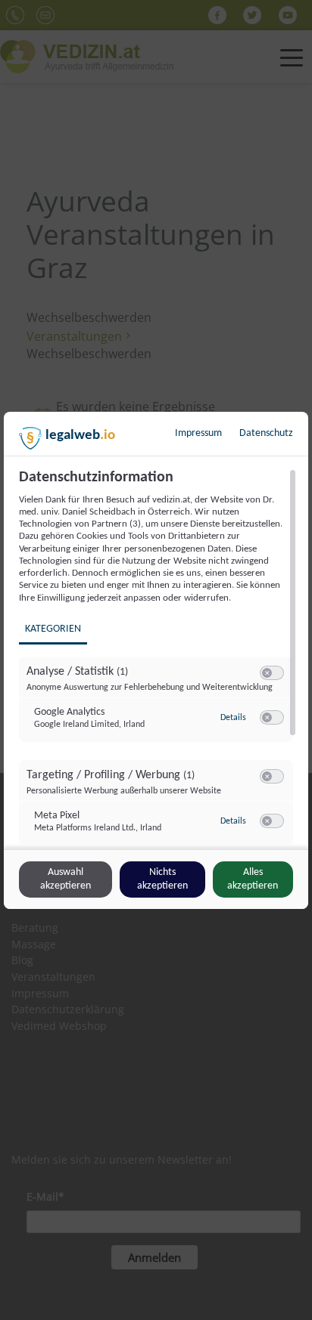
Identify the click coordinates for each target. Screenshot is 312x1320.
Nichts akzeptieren (162, 879)
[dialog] (156, 660)
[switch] (271, 673)
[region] (158, 657)
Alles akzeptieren (252, 879)
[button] (267, 673)
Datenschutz (266, 433)
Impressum (198, 433)
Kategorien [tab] (53, 629)
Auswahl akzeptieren (65, 879)
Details (233, 717)
